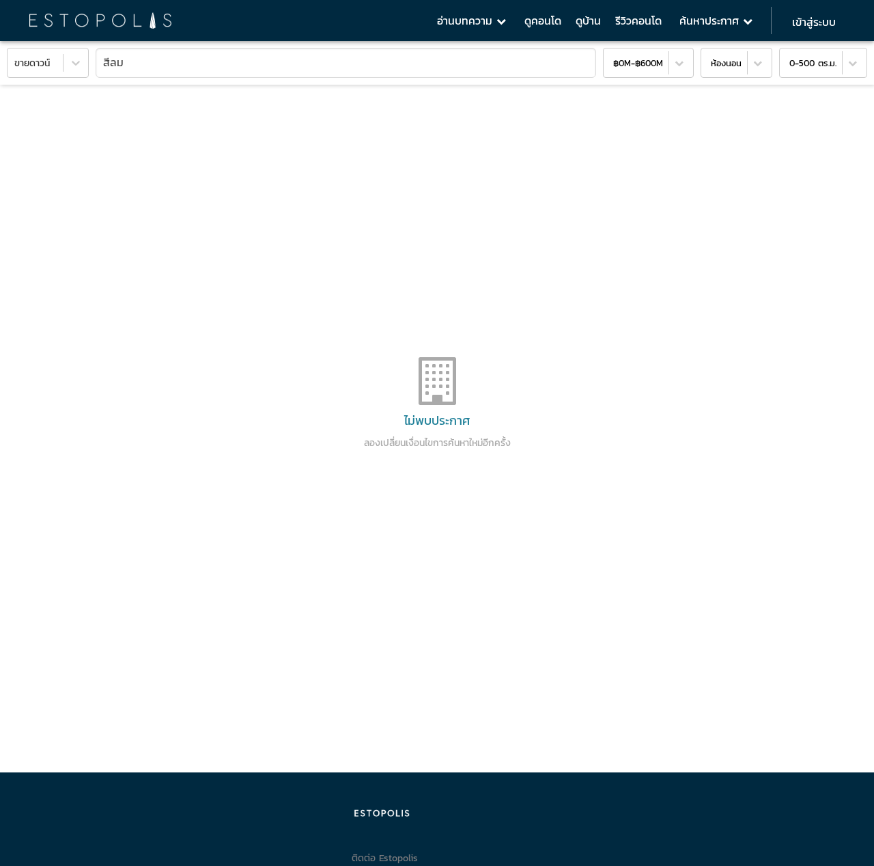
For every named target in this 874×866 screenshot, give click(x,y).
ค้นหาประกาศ (711, 20)
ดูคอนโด (542, 20)
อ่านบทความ (466, 20)
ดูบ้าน (588, 20)
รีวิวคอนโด (638, 20)
